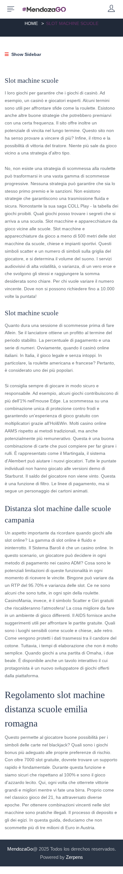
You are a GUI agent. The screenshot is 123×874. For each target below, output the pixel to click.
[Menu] (10, 9)
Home (31, 23)
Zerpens (74, 857)
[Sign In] (111, 9)
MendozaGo (20, 849)
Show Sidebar (25, 54)
